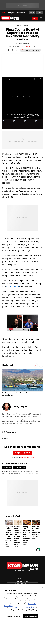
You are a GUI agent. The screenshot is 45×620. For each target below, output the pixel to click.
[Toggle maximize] (40, 79)
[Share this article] (12, 50)
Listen (39, 12)
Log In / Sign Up (22, 453)
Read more (28, 423)
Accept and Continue (30, 616)
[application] (22, 322)
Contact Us (22, 578)
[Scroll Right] (41, 365)
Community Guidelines (27, 457)
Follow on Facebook (23, 584)
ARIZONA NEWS (22, 25)
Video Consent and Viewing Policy (25, 608)
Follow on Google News (31, 50)
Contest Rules (22, 581)
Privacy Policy (8, 606)
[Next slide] (38, 98)
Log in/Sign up (7, 471)
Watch (32, 12)
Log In (35, 18)
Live (4, 13)
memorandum (12, 286)
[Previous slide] (6, 98)
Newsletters (21, 467)
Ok (42, 587)
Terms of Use (32, 604)
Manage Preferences (13, 616)
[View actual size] (35, 79)
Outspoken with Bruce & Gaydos (17, 13)
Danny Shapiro (20, 406)
